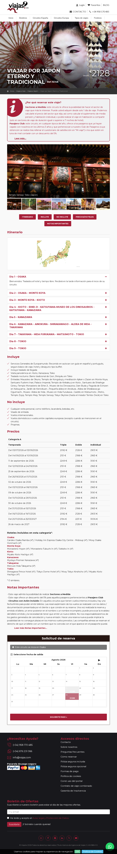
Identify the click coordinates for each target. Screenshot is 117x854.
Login (81, 5)
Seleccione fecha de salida (28, 654)
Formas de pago (70, 771)
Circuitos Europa (61, 18)
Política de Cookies (92, 851)
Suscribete (14, 824)
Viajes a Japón (32, 91)
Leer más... (20, 138)
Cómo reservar (69, 756)
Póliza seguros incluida (73, 761)
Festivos (98, 18)
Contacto (66, 742)
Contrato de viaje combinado (76, 785)
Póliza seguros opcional (73, 766)
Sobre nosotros (69, 747)
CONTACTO (79, 11)
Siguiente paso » (58, 717)
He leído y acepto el (21, 818)
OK (77, 851)
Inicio (11, 18)
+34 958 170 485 (100, 11)
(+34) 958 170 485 (23, 745)
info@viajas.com (22, 757)
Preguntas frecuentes (72, 751)
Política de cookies (71, 776)
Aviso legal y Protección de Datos (51, 818)
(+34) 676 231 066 (22, 751)
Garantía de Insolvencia (73, 790)
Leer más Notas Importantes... (30, 628)
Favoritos (95, 5)
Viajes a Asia (20, 91)
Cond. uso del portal (71, 781)
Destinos (23, 18)
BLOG (106, 5)
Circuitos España (40, 18)
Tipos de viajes (81, 18)
